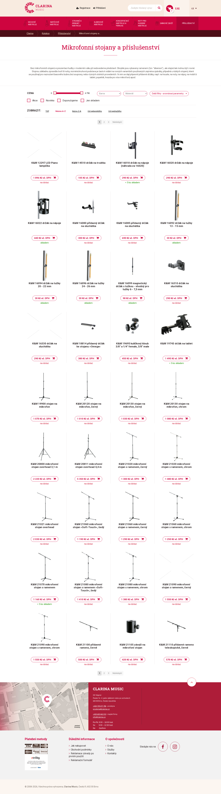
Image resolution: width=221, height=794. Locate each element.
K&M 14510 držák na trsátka (88, 162)
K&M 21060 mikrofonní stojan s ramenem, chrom (176, 526)
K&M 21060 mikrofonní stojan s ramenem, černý (132, 526)
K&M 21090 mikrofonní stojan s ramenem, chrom (44, 646)
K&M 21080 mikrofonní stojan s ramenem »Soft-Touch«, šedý (88, 587)
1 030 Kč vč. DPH (130, 418)
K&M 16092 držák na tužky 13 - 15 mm (176, 225)
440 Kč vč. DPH (42, 238)
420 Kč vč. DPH (130, 659)
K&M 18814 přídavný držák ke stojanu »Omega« (88, 345)
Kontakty (112, 753)
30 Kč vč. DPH (174, 238)
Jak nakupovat (78, 745)
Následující (117, 122)
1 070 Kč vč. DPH (42, 418)
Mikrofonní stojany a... (90, 33)
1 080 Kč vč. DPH (174, 418)
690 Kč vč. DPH (130, 238)
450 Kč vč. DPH (130, 358)
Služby (110, 749)
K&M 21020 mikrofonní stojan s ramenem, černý (132, 465)
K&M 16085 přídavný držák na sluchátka (132, 225)
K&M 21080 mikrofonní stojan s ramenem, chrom (132, 586)
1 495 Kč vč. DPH (174, 358)
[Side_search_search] (159, 8)
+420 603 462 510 (99, 714)
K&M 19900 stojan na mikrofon (44, 405)
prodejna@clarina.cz (101, 709)
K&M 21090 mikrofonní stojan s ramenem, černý (176, 586)
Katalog (45, 33)
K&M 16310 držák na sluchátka (176, 285)
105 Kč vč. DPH (86, 177)
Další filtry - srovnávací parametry (168, 93)
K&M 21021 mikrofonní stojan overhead (44, 526)
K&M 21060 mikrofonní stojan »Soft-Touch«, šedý (88, 526)
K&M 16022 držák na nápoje (44, 223)
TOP (47, 111)
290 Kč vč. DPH (130, 177)
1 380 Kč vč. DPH (130, 599)
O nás (110, 745)
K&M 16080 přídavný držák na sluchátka (88, 225)
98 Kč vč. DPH (130, 298)
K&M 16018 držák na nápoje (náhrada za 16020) (132, 164)
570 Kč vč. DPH (174, 659)
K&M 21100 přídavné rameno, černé (88, 646)
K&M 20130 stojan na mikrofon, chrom (176, 405)
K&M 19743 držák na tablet (176, 343)
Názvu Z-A (76, 111)
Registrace (85, 8)
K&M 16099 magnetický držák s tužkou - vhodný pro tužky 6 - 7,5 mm (132, 286)
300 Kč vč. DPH (86, 238)
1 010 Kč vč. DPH (86, 418)
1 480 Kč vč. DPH (174, 479)
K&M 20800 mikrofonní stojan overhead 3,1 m (44, 465)
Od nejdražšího (114, 111)
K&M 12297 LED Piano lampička (44, 164)
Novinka (50, 100)
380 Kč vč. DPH (86, 358)
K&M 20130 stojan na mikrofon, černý (132, 405)
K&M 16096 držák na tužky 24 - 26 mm (88, 285)
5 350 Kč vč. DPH (86, 479)
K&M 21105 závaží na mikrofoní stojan (132, 646)
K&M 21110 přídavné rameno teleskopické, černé (176, 646)
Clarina (30, 33)
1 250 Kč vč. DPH (174, 539)
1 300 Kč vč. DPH (130, 479)
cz (193, 8)
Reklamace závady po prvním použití (81, 755)
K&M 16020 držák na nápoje (176, 162)
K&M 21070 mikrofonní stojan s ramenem (44, 586)
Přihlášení (101, 8)
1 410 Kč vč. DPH (86, 599)
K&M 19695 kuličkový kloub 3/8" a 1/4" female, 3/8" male (132, 345)
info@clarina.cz (99, 717)
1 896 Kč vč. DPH (42, 177)
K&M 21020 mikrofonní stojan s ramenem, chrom (176, 465)
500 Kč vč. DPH (86, 659)
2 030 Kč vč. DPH (42, 539)
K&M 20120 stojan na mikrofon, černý (88, 405)
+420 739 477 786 (99, 706)
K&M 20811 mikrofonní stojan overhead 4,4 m (88, 465)
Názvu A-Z (60, 111)
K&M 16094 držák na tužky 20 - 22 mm (44, 285)
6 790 (87, 93)
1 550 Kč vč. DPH (174, 599)
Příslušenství (64, 33)
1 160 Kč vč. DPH (42, 599)
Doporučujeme (70, 100)
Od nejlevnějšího (95, 111)
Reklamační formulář (81, 760)
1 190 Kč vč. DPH (86, 539)
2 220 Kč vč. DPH (42, 479)
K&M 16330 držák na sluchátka (44, 345)
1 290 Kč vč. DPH (130, 539)
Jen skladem (93, 100)
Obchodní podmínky (81, 749)
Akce (35, 100)
